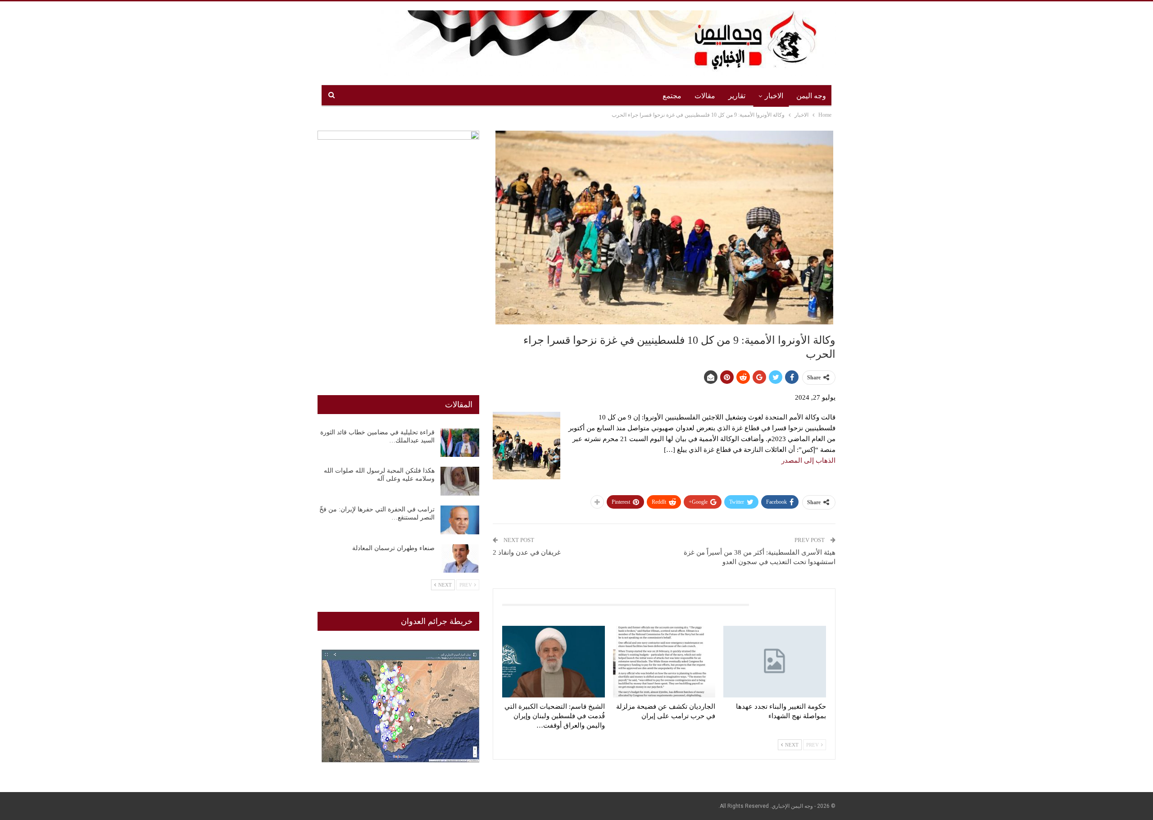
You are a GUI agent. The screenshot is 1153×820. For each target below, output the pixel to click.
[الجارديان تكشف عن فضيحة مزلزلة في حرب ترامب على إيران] (664, 661)
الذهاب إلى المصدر (808, 460)
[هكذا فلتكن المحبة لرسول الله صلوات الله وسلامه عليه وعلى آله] (459, 481)
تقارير (736, 96)
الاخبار (774, 96)
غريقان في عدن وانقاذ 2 (527, 552)
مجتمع (672, 96)
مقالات (705, 96)
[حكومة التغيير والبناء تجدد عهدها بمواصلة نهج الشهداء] (774, 661)
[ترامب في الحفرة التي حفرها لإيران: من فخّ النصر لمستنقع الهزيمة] (459, 520)
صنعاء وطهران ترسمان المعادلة (393, 548)
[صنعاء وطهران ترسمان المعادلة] (459, 558)
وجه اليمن (811, 96)
